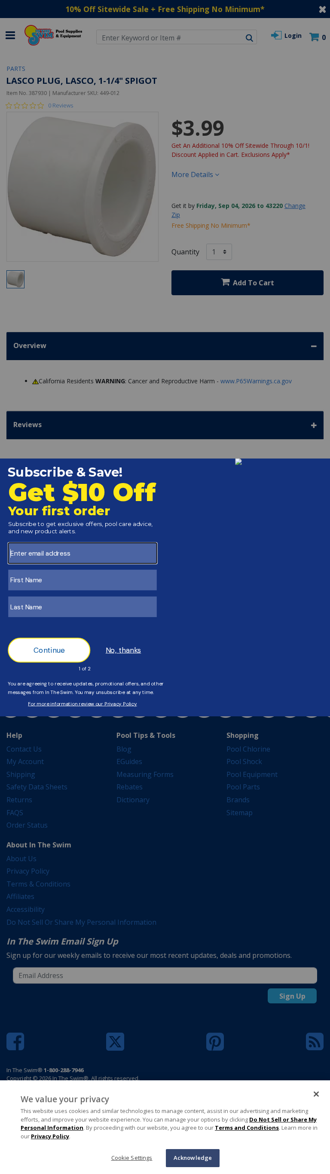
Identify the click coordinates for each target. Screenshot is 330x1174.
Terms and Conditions (247, 1127)
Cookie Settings (132, 1158)
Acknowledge (193, 1158)
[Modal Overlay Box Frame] (165, 587)
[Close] (316, 1094)
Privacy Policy (50, 1136)
